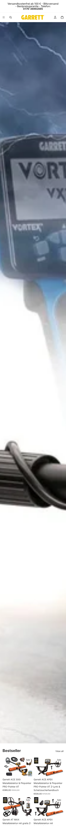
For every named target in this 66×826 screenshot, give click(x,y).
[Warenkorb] (62, 17)
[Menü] (3, 17)
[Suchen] (10, 17)
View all (59, 751)
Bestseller (11, 731)
